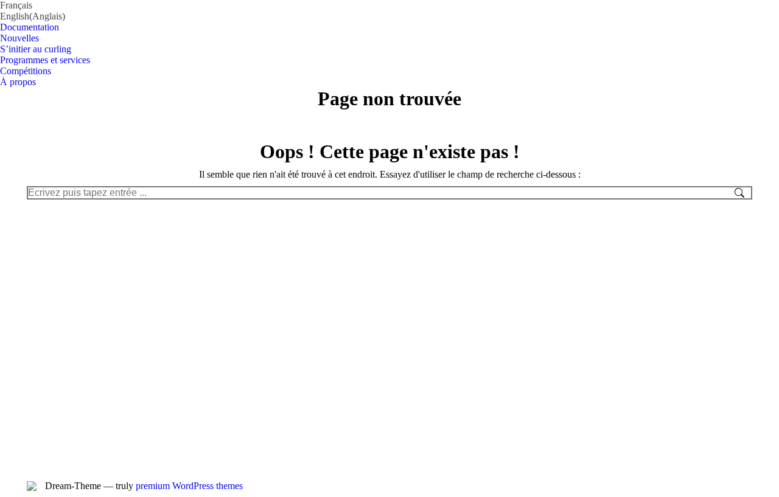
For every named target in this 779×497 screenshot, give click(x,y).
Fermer (289, 16)
